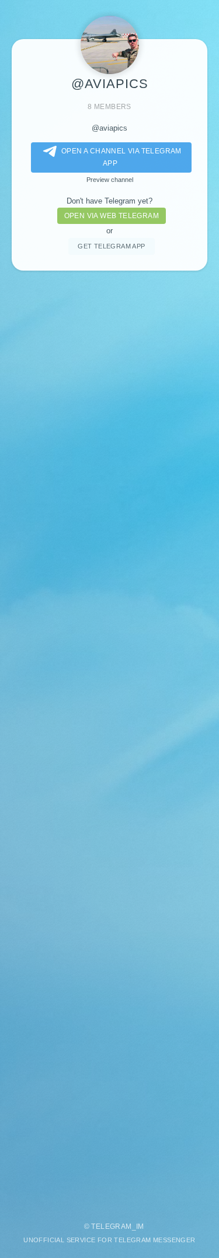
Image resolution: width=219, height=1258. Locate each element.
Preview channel (109, 179)
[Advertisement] (109, 741)
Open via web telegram (111, 216)
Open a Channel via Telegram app (121, 157)
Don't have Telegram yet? (109, 201)
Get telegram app (111, 246)
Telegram (111, 1226)
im (140, 1226)
